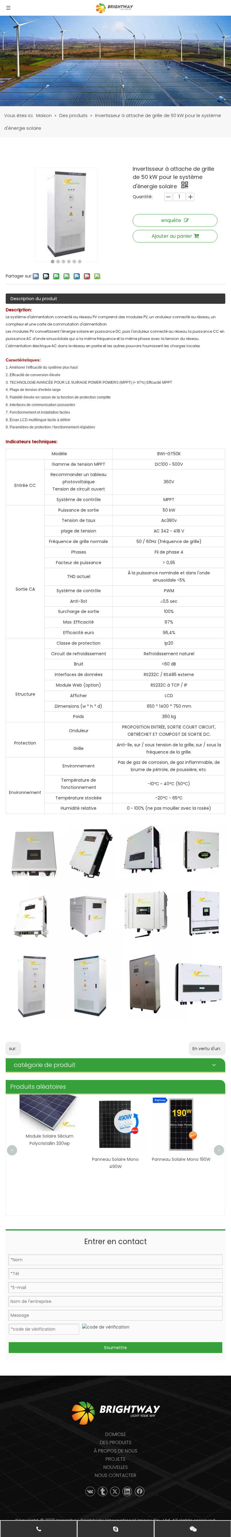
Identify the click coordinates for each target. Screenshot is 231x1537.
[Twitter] (115, 1491)
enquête (171, 220)
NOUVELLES (115, 1467)
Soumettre (115, 1348)
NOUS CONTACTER (115, 1475)
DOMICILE (115, 1434)
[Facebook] (139, 1491)
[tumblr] (102, 1491)
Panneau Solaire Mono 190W (181, 1159)
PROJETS (115, 1459)
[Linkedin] (127, 1491)
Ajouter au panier (172, 236)
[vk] (90, 1491)
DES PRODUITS (115, 1442)
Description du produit (34, 299)
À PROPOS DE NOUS (115, 1450)
